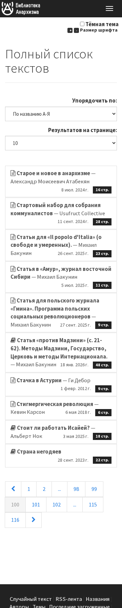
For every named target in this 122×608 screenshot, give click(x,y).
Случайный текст (31, 599)
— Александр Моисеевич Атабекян (60, 181)
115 (93, 504)
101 (36, 504)
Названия (97, 599)
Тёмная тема (102, 24)
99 (94, 489)
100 (15, 504)
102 (57, 504)
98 (76, 489)
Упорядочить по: (94, 100)
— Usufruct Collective (60, 213)
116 (15, 519)
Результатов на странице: (82, 130)
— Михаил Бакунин (60, 245)
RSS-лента (69, 599)
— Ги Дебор (63, 384)
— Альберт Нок (60, 432)
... (59, 489)
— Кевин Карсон (60, 408)
